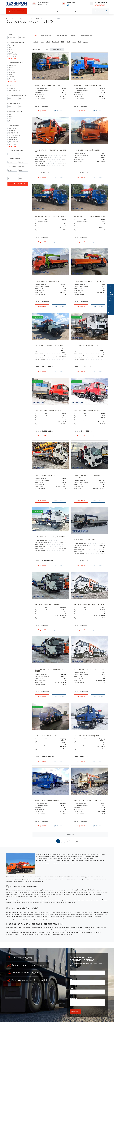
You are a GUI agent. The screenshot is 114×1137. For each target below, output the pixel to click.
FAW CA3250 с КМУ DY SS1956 (84, 540)
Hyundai (85, 42)
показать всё (11, 58)
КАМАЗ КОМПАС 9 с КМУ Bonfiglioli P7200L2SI (87, 476)
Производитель (46, 35)
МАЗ (42, 42)
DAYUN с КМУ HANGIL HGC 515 (46, 475)
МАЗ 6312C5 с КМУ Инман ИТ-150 (86, 346)
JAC (79, 42)
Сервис (64, 11)
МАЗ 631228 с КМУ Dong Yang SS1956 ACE (50, 537)
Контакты (86, 11)
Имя (71, 969)
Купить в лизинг (59, 111)
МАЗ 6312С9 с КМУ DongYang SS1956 (87, 736)
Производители (74, 11)
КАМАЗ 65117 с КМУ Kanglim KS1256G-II (49, 85)
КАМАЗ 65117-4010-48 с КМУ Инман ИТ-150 (89, 216)
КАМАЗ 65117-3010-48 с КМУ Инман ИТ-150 (50, 216)
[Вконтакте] (67, 5)
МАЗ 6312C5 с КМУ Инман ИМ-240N (48, 410)
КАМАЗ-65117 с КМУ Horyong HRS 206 (87, 85)
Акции (57, 11)
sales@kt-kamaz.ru (72, 2)
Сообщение (73, 998)
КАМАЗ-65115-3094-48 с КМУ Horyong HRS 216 (50, 151)
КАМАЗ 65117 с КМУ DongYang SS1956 (48, 800)
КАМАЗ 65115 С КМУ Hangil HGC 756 (87, 150)
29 (77, 841)
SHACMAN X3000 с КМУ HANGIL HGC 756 (89, 669)
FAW (62, 42)
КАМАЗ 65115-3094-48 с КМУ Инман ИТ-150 (89, 281)
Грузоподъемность (61, 35)
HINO (68, 42)
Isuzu (74, 42)
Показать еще (70, 834)
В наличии (33, 11)
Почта (71, 988)
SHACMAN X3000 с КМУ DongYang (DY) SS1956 (49, 670)
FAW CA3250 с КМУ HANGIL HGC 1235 (87, 800)
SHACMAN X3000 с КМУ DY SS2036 (47, 604)
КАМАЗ (36, 42)
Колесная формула (86, 35)
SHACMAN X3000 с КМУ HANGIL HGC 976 (89, 604)
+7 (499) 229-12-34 (101, 3)
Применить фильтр (18, 184)
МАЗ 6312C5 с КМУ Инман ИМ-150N (87, 410)
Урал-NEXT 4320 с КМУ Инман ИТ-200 (49, 346)
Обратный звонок (100, 4)
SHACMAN (55, 42)
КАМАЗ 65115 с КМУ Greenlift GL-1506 (48, 281)
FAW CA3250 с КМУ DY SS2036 (46, 736)
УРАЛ (48, 42)
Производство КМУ (45, 11)
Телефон (72, 979)
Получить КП (42, 111)
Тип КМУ (73, 35)
